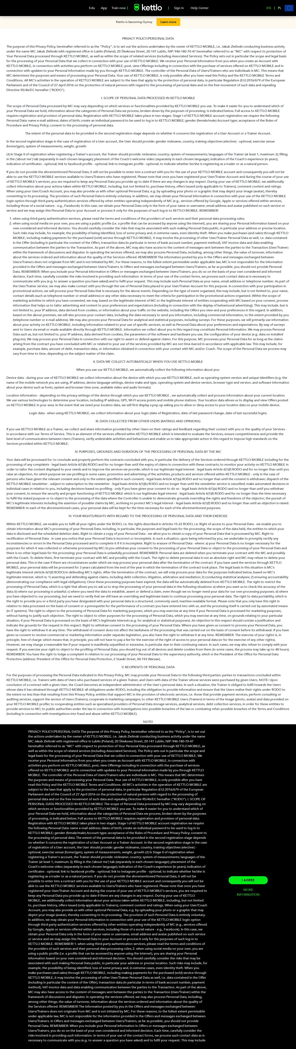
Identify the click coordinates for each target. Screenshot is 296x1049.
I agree (248, 880)
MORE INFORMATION (248, 892)
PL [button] (279, 8)
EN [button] (268, 8)
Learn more (168, 22)
